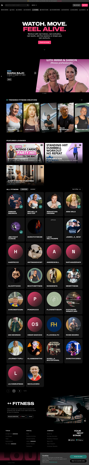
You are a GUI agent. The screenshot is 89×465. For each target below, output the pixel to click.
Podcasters (29, 446)
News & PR (49, 441)
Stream (23, 416)
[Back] (2, 10)
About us (49, 433)
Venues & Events (30, 438)
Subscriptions (9, 441)
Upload (30, 416)
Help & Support (51, 443)
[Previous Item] (1, 76)
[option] (12, 10)
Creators (24, 189)
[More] (87, 10)
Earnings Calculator (52, 436)
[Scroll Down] (44, 50)
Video (7, 438)
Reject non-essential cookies (78, 460)
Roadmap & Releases (52, 438)
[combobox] (17, 5)
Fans (27, 433)
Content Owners (30, 443)
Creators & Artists (31, 436)
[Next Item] (87, 76)
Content (32, 189)
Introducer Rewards (52, 446)
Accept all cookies (78, 456)
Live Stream (9, 436)
